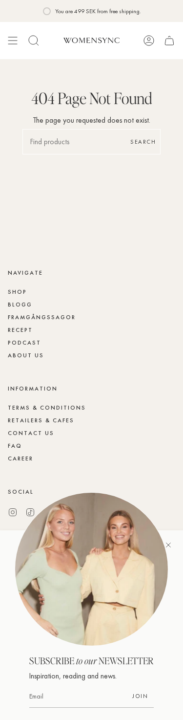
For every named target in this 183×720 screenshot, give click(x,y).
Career (20, 458)
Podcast (24, 343)
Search (143, 142)
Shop (17, 292)
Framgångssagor (42, 317)
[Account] (149, 40)
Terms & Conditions (47, 408)
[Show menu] (12, 40)
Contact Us (31, 433)
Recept (20, 330)
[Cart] (169, 40)
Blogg (20, 304)
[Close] (168, 545)
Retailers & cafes (41, 420)
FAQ (15, 446)
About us (26, 355)
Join (140, 696)
